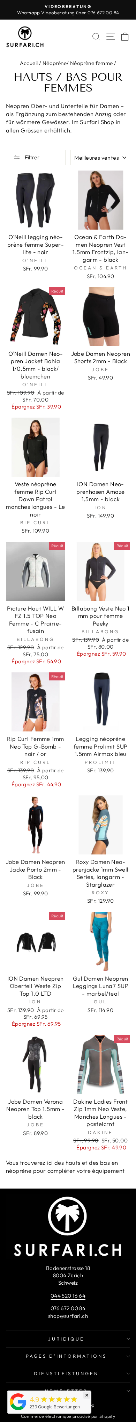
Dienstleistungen (66, 1373)
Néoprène (55, 63)
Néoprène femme (91, 63)
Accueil (29, 63)
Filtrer (32, 157)
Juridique (66, 1339)
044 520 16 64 (68, 1295)
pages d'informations (66, 1356)
